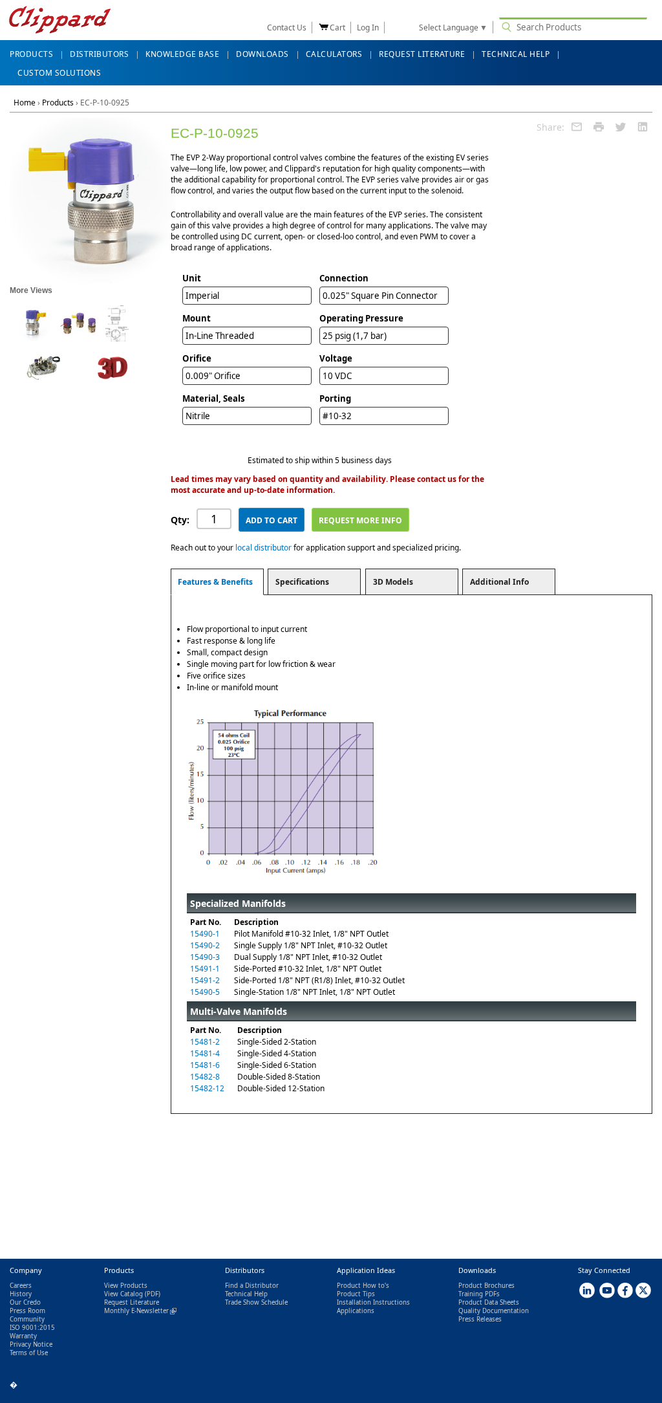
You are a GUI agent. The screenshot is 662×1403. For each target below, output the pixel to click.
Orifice (196, 358)
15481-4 (205, 1053)
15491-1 (205, 968)
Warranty (23, 1336)
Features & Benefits (215, 581)
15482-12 (207, 1088)
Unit (191, 278)
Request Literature (131, 1302)
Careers (21, 1285)
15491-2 (205, 980)
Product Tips (356, 1294)
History (21, 1294)
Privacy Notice (31, 1344)
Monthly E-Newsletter (140, 1311)
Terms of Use (29, 1353)
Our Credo (25, 1302)
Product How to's (363, 1285)
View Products (125, 1285)
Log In (368, 27)
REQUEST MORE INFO (360, 520)
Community (27, 1319)
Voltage (335, 358)
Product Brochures (486, 1285)
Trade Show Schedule (256, 1302)
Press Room (27, 1311)
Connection (343, 278)
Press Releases (480, 1319)
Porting (335, 398)
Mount (196, 318)
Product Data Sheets (488, 1302)
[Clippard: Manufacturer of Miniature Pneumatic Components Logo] (60, 21)
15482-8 (205, 1076)
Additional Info (499, 581)
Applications (355, 1311)
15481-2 (205, 1041)
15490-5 (205, 991)
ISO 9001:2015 (32, 1327)
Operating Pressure (361, 318)
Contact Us (286, 27)
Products (58, 102)
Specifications (302, 581)
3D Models (393, 581)
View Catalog (123, 1294)
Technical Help (246, 1294)
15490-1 (205, 933)
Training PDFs (479, 1294)
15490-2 (205, 945)
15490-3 (205, 957)
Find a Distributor (252, 1285)
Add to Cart (271, 520)
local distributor (263, 547)
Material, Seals (213, 398)
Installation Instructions (373, 1302)
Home (25, 102)
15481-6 (205, 1065)
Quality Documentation (493, 1311)
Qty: (180, 520)
